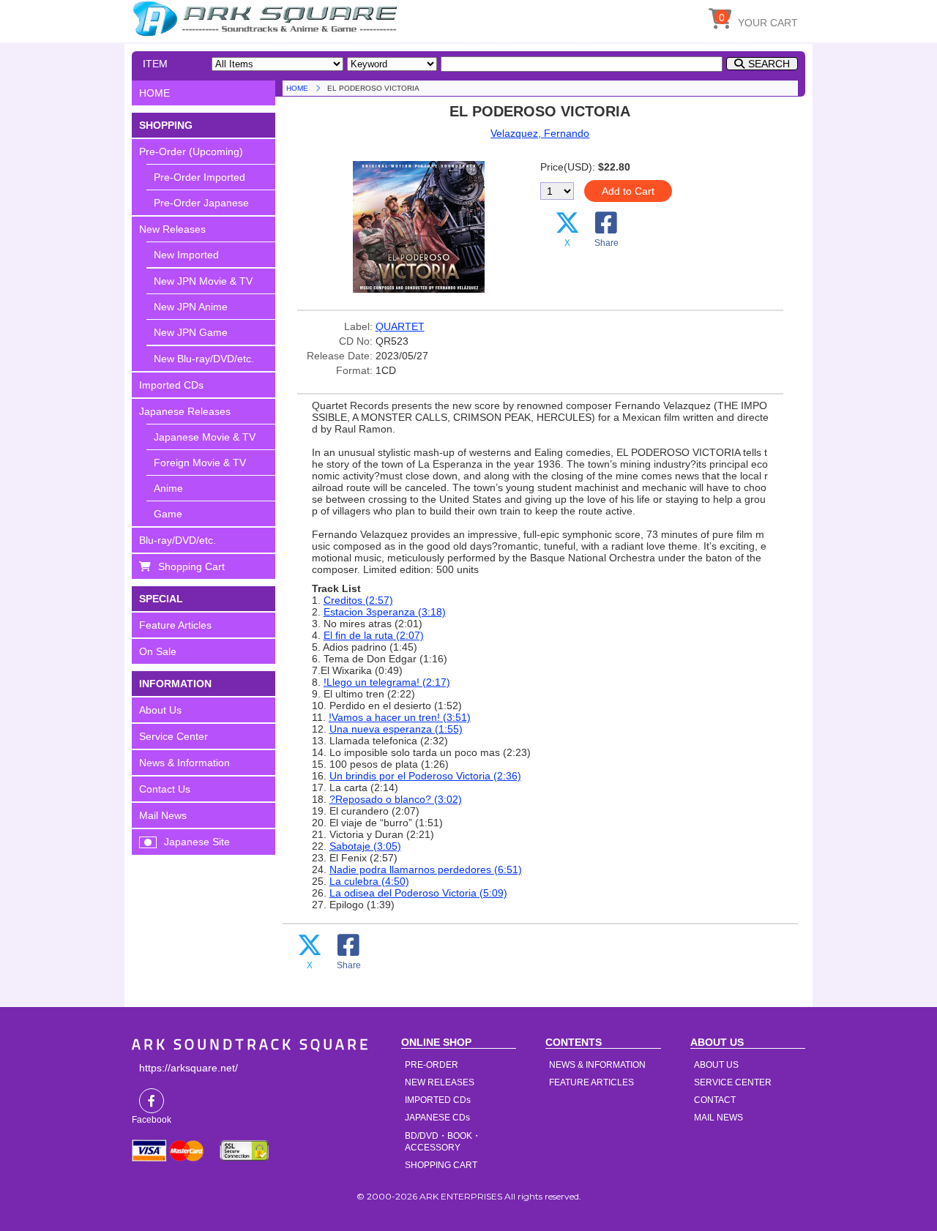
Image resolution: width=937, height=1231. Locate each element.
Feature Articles (175, 625)
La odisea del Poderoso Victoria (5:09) (418, 893)
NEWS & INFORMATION (597, 1065)
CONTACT (715, 1100)
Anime (168, 488)
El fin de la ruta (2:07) (374, 635)
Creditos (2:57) (358, 600)
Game (168, 514)
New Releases (172, 229)
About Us (160, 710)
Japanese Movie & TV (204, 437)
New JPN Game (191, 332)
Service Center (173, 736)
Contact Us (164, 789)
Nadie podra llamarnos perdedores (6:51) (425, 869)
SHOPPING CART (441, 1165)
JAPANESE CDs (437, 1117)
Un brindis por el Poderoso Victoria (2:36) (425, 776)
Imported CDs (171, 385)
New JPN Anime (191, 307)
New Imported (186, 255)
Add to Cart (628, 191)
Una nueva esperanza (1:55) (396, 729)
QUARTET (400, 326)
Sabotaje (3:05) (365, 846)
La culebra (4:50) (369, 881)
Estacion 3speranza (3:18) (385, 612)
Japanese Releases (185, 411)
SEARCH (769, 64)
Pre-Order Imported (199, 177)
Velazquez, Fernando (539, 133)
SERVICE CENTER (733, 1082)
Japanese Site (197, 842)
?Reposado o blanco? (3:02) (395, 799)
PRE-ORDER (431, 1065)
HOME (267, 18)
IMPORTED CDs (438, 1100)
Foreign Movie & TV (200, 462)
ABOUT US (716, 1065)
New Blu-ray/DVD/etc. (204, 358)
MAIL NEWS (718, 1117)
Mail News (163, 815)
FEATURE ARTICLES (591, 1082)
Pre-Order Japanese (201, 203)
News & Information (184, 762)
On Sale (157, 651)
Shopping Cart (191, 566)
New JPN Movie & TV (203, 281)
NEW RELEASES (439, 1082)
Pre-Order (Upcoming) (191, 151)
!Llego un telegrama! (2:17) (387, 682)
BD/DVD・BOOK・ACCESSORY (443, 1142)
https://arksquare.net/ (188, 1068)
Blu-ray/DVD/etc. (177, 540)
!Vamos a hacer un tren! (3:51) (400, 717)
